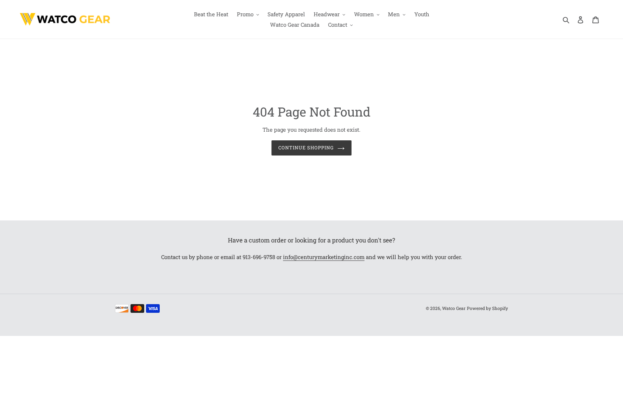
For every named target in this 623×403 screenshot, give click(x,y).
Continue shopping (306, 147)
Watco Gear (453, 308)
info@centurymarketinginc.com (323, 256)
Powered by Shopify (487, 308)
